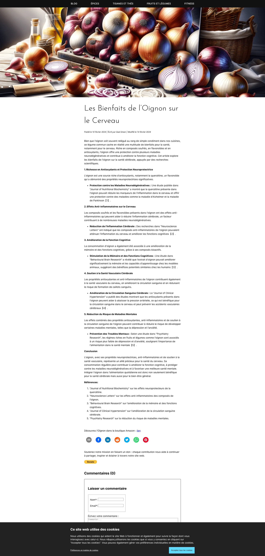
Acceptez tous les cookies (181, 550)
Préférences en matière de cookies (84, 550)
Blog (74, 3)
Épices (95, 3)
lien (139, 430)
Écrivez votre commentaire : (103, 516)
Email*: (94, 505)
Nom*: (93, 499)
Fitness (189, 3)
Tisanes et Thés (123, 3)
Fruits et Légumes (159, 3)
